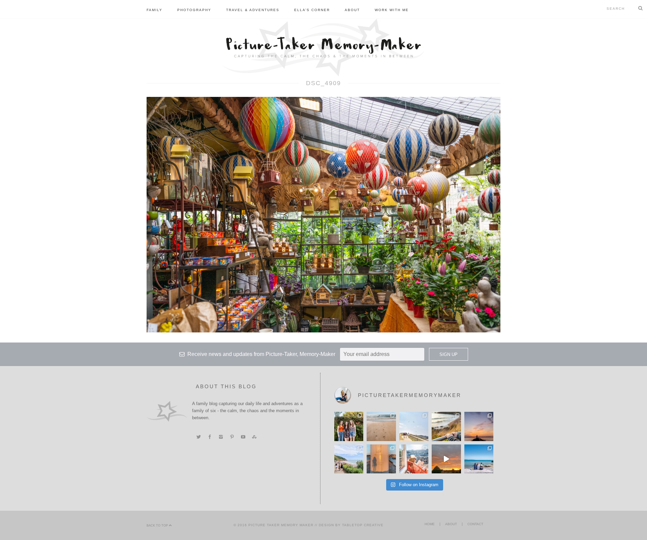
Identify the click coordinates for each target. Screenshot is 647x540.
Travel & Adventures (252, 10)
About (352, 10)
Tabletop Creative (362, 525)
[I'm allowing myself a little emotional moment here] (348, 426)
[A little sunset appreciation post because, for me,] (478, 426)
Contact (475, 524)
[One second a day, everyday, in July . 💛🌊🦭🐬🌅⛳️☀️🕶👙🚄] (446, 458)
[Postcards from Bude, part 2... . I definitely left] (381, 426)
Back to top (158, 525)
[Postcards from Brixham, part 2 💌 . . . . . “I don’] (348, 458)
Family (154, 10)
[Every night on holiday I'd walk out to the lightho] (381, 458)
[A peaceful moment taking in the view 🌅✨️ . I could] (446, 426)
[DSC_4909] (323, 214)
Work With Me (392, 10)
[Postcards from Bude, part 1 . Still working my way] (413, 426)
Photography (194, 10)
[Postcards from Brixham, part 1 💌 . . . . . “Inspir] (478, 458)
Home (430, 524)
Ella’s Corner (312, 10)
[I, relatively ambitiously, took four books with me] (413, 458)
